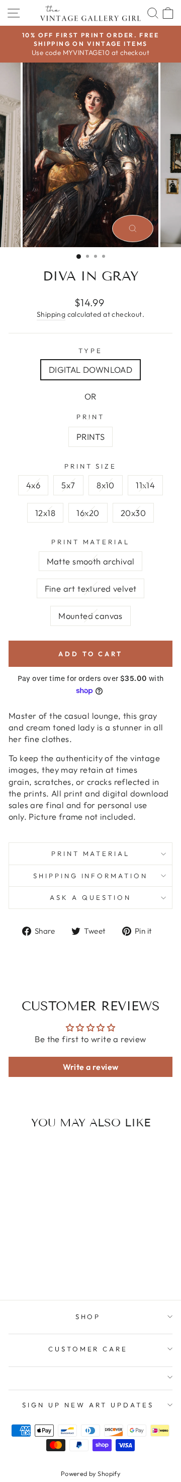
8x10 (106, 485)
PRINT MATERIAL (90, 542)
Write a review (91, 1067)
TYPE (90, 351)
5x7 (68, 485)
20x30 (133, 512)
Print (90, 417)
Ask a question (90, 897)
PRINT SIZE (90, 466)
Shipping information (90, 876)
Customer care (88, 1349)
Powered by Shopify (90, 1473)
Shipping (51, 314)
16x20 (87, 512)
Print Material (90, 853)
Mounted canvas (90, 615)
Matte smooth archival (91, 561)
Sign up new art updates (87, 1405)
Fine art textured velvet (91, 588)
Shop (88, 1317)
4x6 (33, 485)
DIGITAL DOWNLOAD (91, 369)
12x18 (45, 512)
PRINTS (90, 436)
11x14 (145, 485)
